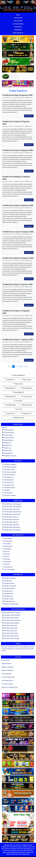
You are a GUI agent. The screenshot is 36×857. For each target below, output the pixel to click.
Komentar (29, 97)
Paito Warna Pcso (8, 477)
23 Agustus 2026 (8, 152)
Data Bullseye (7, 549)
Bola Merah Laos (8, 596)
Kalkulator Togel (19, 418)
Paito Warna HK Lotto (16, 852)
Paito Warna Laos (8, 482)
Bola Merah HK (7, 580)
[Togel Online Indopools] (18, 824)
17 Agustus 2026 (8, 315)
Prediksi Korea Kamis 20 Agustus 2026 (17, 258)
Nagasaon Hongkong (7, 667)
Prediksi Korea (7, 445)
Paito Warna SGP (26, 846)
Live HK (4, 650)
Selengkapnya (29, 116)
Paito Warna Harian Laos (10, 630)
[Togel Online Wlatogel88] (18, 749)
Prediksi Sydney (7, 435)
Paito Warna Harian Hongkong (11, 615)
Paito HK (4, 427)
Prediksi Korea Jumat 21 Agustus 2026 (18, 232)
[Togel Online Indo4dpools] (18, 771)
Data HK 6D (6, 564)
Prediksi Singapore (8, 430)
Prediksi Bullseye (8, 440)
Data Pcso (6, 551)
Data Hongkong (7, 541)
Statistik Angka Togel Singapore (12, 504)
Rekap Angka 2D (19, 392)
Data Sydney (7, 543)
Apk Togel (4, 647)
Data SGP (6, 848)
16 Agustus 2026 (8, 342)
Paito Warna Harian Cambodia (11, 620)
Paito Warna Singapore (9, 464)
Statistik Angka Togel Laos (10, 522)
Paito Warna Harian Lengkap (11, 638)
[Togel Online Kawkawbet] (18, 719)
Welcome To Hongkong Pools (10, 687)
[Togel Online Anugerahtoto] (18, 801)
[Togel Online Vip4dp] (18, 786)
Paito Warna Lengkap (9, 495)
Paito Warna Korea (8, 480)
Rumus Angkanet (6, 673)
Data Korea (6, 554)
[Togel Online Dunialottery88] (18, 794)
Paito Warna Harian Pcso (10, 625)
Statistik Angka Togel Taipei (11, 524)
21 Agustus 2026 (8, 207)
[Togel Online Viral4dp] (18, 84)
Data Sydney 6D (7, 567)
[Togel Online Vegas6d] (18, 726)
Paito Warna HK (5, 846)
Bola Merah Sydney (8, 583)
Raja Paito (22, 648)
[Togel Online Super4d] (18, 54)
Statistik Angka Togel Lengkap (11, 530)
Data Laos (6, 556)
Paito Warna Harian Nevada (11, 636)
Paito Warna (18, 27)
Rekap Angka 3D (27, 388)
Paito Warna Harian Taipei (10, 633)
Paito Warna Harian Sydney (11, 617)
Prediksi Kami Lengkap (9, 455)
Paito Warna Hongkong (9, 467)
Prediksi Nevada (8, 453)
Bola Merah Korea (8, 593)
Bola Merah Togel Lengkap (10, 604)
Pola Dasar (18, 401)
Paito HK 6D (18, 30)
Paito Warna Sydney (9, 469)
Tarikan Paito (11, 647)
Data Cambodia (7, 546)
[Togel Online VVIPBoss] (18, 39)
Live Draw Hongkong (7, 684)
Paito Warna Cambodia (9, 472)
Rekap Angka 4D (10, 396)
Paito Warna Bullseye (9, 474)
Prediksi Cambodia (8, 437)
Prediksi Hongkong (8, 432)
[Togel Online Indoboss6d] (18, 704)
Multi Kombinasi (27, 405)
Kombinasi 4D (10, 413)
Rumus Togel (19, 647)
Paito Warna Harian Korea (10, 628)
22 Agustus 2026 (8, 181)
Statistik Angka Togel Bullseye (11, 514)
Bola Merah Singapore (9, 578)
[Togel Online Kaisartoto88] (18, 764)
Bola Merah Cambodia (9, 586)
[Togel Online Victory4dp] (18, 711)
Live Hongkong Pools (7, 680)
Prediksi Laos (7, 448)
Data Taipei (6, 559)
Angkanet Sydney (6, 663)
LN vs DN (19, 409)
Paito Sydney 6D (18, 33)
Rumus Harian (27, 379)
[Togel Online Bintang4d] (18, 741)
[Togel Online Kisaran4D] (18, 61)
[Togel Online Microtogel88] (18, 696)
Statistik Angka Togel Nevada (11, 527)
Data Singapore (7, 538)
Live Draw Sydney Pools (8, 677)
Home (18, 15)
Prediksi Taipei (7, 450)
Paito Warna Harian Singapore (11, 612)
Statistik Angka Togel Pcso (10, 517)
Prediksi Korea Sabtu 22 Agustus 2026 (17, 205)
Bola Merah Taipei (8, 599)
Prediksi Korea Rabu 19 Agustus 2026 (17, 284)
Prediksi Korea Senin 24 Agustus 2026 (17, 150)
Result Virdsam (6, 660)
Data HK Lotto (26, 852)
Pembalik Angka (10, 405)
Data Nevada (7, 561)
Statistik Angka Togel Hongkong (12, 506)
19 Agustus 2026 (8, 260)
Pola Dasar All (26, 396)
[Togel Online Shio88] (18, 831)
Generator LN (10, 379)
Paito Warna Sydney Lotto (23, 854)
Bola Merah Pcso (8, 591)
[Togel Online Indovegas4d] (18, 839)
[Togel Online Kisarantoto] (18, 69)
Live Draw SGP (18, 21)
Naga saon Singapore (7, 670)
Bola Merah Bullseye (9, 588)
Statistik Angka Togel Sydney (11, 509)
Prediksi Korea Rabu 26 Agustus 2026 (17, 95)
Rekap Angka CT (10, 388)
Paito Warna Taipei (8, 485)
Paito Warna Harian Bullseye (11, 623)
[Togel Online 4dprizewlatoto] (18, 756)
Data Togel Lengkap (9, 569)
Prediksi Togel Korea (18, 91)
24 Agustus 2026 (8, 126)
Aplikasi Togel (27, 647)
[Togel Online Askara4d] (18, 734)
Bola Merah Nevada (9, 601)
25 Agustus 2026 (8, 97)
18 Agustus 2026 (8, 286)
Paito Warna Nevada (9, 487)
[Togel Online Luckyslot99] (18, 779)
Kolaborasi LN (26, 413)
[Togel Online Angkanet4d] (18, 816)
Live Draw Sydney (18, 24)
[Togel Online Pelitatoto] (18, 76)
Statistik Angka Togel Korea (11, 519)
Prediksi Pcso (7, 443)
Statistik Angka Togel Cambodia (12, 511)
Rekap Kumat (19, 384)
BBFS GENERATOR (19, 375)
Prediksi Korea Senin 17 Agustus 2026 (17, 339)
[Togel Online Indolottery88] (18, 809)
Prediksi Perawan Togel (12, 648)
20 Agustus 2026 (8, 234)
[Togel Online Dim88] (18, 46)
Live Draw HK (18, 18)
